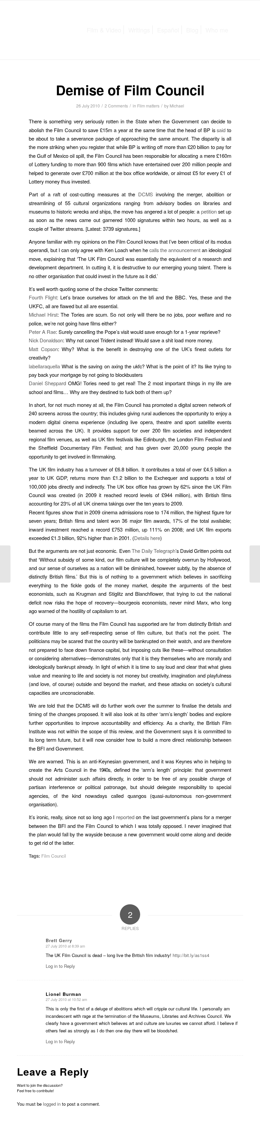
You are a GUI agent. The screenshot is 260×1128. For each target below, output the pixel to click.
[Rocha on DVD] (5, 564)
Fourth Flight (43, 297)
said (221, 129)
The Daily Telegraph (153, 550)
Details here (147, 537)
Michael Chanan (59, 28)
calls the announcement (174, 249)
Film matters (148, 105)
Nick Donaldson (46, 340)
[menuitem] (104, 29)
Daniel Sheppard (47, 383)
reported (125, 816)
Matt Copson (43, 348)
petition (209, 211)
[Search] (237, 29)
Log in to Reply (60, 966)
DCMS (145, 194)
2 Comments (116, 105)
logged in (52, 1104)
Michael (177, 105)
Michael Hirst (43, 314)
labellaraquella (44, 366)
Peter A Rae (42, 331)
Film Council (53, 856)
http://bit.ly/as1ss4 (191, 955)
